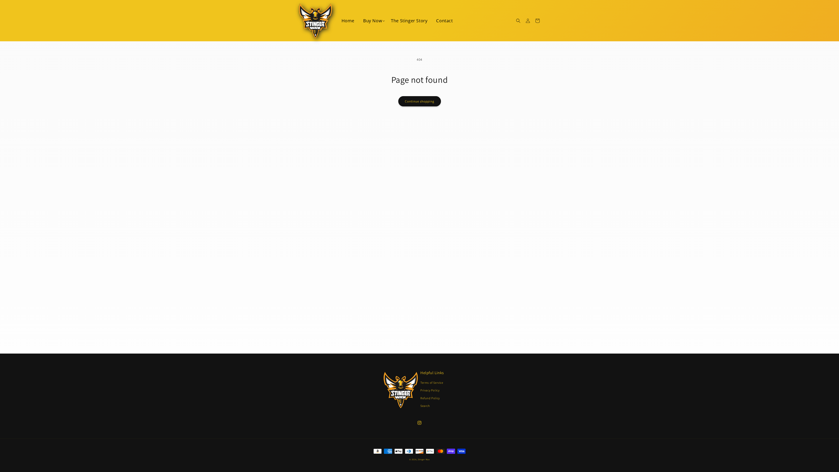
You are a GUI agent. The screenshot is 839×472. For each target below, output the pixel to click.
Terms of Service (431, 383)
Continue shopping (419, 101)
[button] (373, 21)
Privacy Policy (429, 390)
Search (425, 406)
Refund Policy (430, 398)
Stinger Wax (424, 459)
